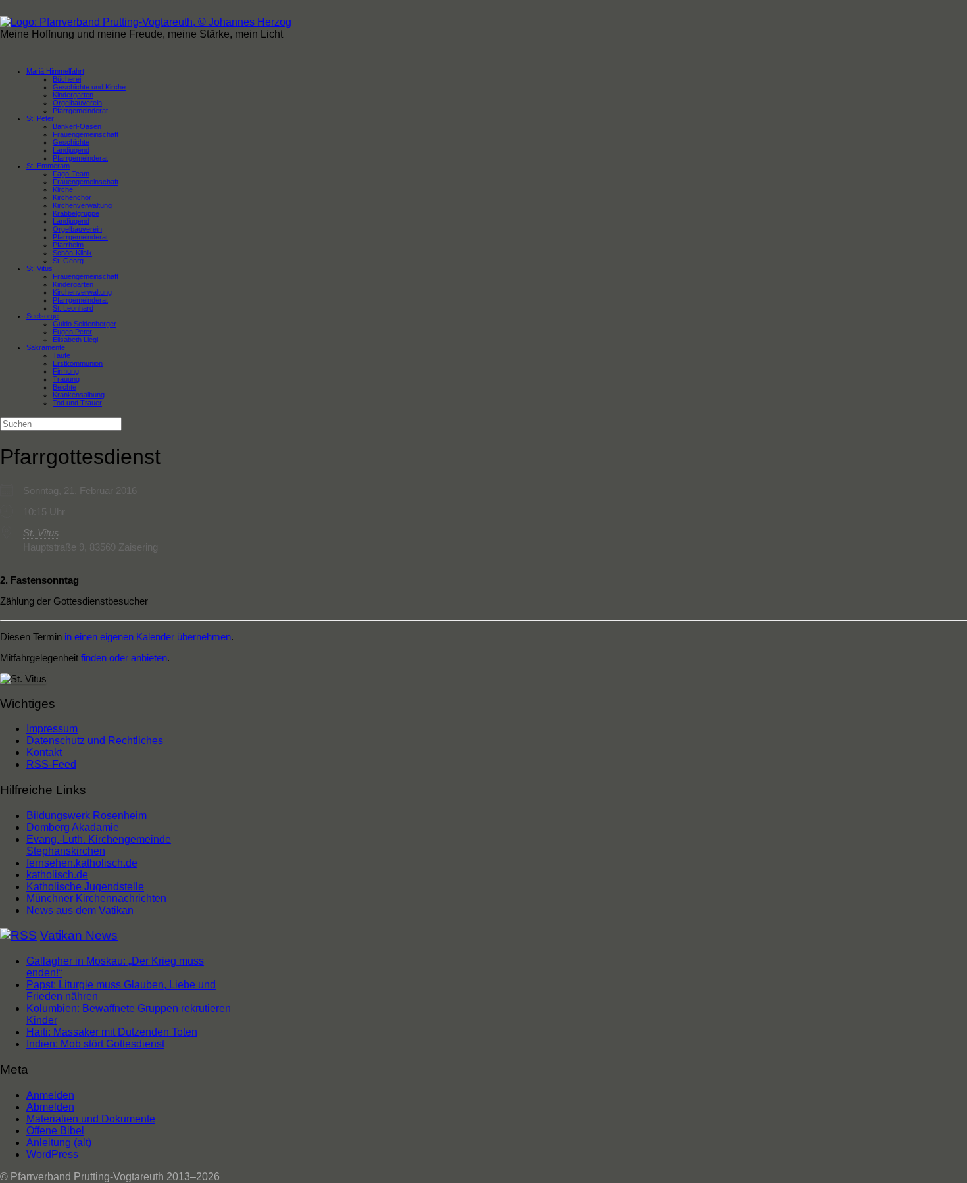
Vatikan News (79, 935)
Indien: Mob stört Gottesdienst (95, 1043)
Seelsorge (42, 316)
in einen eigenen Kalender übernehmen (147, 636)
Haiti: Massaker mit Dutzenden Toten (111, 1032)
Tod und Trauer (77, 403)
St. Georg (68, 260)
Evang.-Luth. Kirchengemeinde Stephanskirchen (98, 845)
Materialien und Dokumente (90, 1118)
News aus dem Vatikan (80, 910)
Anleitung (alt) (58, 1142)
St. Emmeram (48, 166)
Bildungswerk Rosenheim (86, 815)
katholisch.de (57, 874)
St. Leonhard (73, 308)
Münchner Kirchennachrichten (96, 898)
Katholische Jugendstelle (85, 886)
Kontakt (44, 752)
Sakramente (45, 347)
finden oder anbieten (124, 657)
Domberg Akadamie (72, 827)
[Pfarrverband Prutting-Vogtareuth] (145, 22)
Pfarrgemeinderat (80, 110)
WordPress (52, 1154)
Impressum (52, 728)
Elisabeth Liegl (75, 339)
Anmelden (50, 1095)
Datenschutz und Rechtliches (94, 740)
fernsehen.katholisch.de (81, 862)
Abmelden (50, 1107)
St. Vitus (39, 268)
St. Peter (40, 118)
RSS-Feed (51, 764)
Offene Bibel (55, 1130)
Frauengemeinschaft (85, 182)
